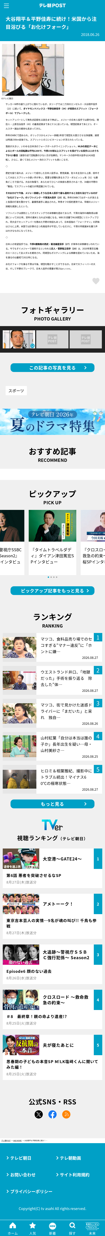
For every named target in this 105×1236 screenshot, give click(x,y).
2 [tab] (51, 577)
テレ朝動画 (70, 1158)
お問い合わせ (23, 1174)
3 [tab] (54, 577)
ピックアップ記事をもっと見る (52, 590)
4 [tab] (56, 577)
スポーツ (16, 390)
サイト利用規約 (75, 1174)
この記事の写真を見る (52, 367)
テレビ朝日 (20, 1158)
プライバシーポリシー (31, 1191)
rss (66, 1114)
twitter (39, 1114)
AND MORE (17, 1141)
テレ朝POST (52, 5)
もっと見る (52, 804)
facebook (52, 1114)
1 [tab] (48, 577)
